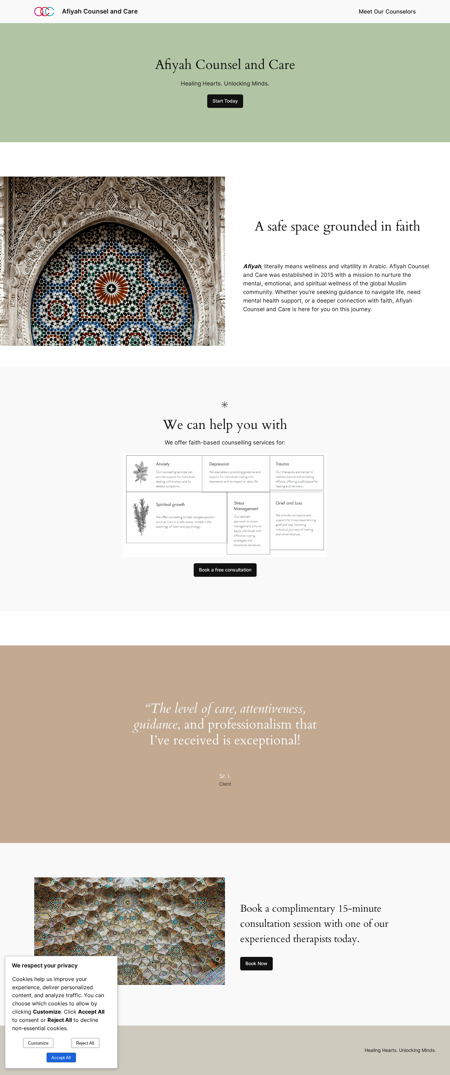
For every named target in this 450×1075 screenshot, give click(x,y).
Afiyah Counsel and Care (100, 11)
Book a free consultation (225, 569)
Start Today (225, 101)
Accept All (61, 1057)
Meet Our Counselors (387, 11)
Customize (38, 1043)
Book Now (256, 963)
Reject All (85, 1043)
